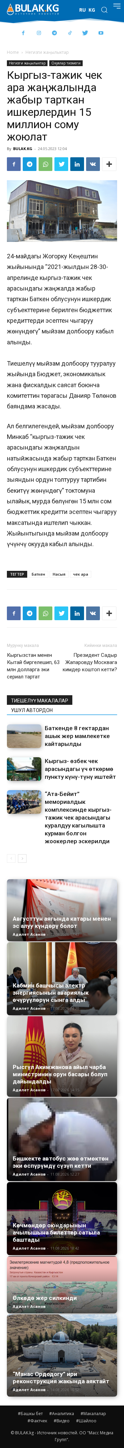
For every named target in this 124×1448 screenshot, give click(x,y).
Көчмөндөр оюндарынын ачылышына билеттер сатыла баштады (56, 1232)
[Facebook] (23, 33)
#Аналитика (61, 1413)
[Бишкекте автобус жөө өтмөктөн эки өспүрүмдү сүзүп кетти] (62, 1139)
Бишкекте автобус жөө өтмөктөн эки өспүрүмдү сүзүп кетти (60, 1162)
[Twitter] (85, 33)
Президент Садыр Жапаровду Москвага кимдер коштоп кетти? (90, 662)
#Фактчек (37, 1421)
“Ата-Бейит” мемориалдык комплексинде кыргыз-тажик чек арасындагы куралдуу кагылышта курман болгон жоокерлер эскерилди (78, 817)
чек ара (80, 574)
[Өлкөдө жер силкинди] (62, 1284)
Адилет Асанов (29, 934)
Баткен (38, 574)
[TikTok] (70, 33)
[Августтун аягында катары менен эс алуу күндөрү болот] (62, 910)
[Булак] (33, 9)
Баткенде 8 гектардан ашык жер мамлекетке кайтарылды (77, 736)
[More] (109, 164)
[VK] (93, 164)
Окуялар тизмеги (66, 63)
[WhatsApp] (45, 164)
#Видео (62, 1421)
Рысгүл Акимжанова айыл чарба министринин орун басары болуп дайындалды (60, 1074)
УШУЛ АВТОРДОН (32, 710)
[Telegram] (54, 33)
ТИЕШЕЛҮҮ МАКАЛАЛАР (39, 700)
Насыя (59, 574)
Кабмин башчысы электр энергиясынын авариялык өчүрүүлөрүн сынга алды (51, 992)
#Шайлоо (86, 1421)
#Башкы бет (30, 1413)
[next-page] (22, 858)
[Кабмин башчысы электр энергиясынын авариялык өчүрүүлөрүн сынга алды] (62, 978)
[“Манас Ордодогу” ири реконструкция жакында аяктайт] (62, 1355)
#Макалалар (93, 1413)
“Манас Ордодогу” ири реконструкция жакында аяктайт (61, 1378)
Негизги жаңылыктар (47, 52)
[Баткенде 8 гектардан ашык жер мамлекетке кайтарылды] (24, 736)
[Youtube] (101, 33)
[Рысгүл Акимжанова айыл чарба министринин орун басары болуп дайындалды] (62, 1056)
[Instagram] (39, 33)
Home (13, 52)
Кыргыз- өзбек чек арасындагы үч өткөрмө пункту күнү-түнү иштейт (80, 769)
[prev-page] (11, 858)
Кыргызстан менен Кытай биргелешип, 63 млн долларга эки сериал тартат (33, 666)
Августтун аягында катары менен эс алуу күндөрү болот (62, 922)
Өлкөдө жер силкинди (45, 1297)
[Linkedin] (77, 164)
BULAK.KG (22, 148)
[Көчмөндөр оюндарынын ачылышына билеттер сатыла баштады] (62, 1218)
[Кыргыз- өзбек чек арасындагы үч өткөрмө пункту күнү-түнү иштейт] (24, 769)
